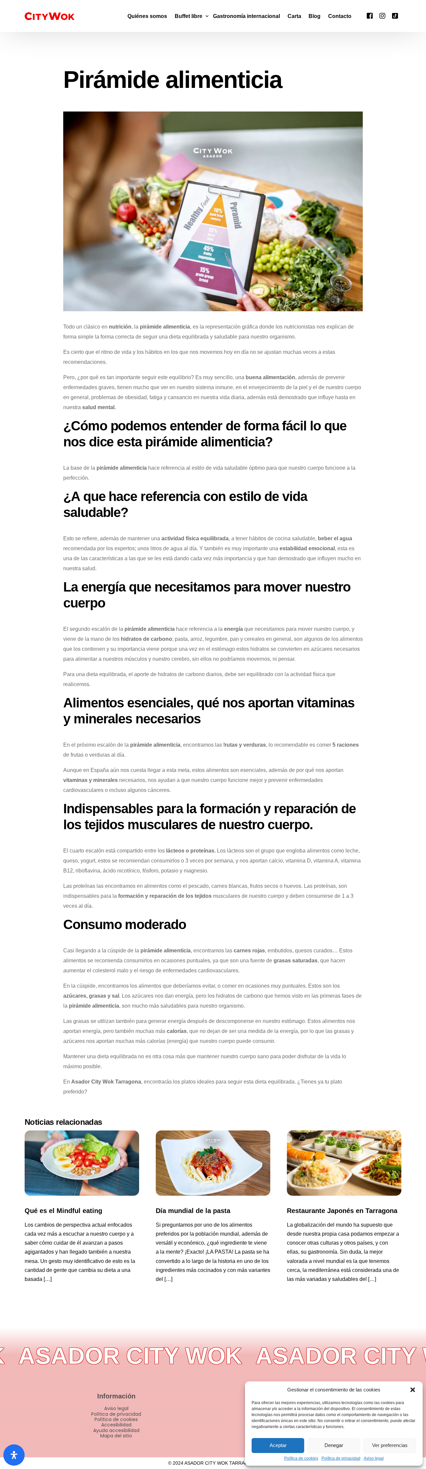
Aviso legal (374, 1458)
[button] (412, 1389)
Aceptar (278, 1445)
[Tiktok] (395, 15)
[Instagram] (382, 15)
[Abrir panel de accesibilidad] (14, 1455)
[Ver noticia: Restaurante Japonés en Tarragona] (344, 1163)
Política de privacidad (340, 1458)
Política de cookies (301, 1458)
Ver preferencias (390, 1445)
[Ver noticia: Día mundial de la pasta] (213, 1163)
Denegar (333, 1445)
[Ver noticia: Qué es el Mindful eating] (82, 1163)
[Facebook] (369, 15)
